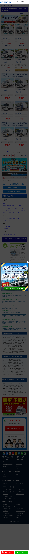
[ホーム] (6, 2)
